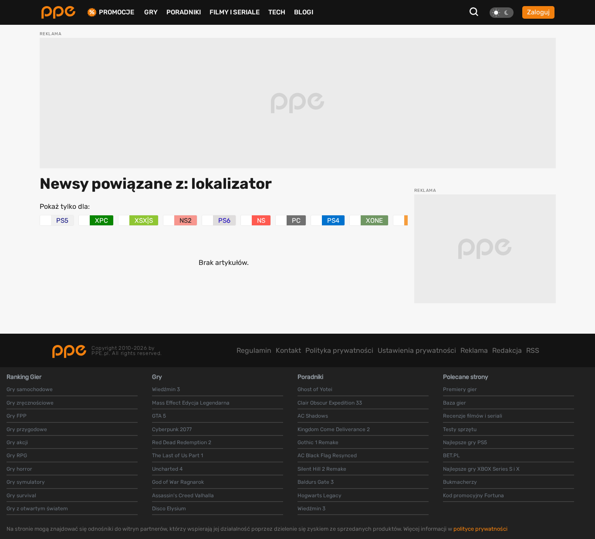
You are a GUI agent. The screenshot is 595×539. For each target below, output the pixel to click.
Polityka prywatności (339, 350)
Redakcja (507, 350)
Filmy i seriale (235, 12)
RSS (532, 350)
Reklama (474, 350)
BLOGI (303, 12)
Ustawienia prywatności (417, 350)
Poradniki (183, 12)
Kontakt (288, 350)
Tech (276, 12)
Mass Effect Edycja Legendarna (191, 403)
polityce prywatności (480, 529)
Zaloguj (538, 12)
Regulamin (254, 350)
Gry (151, 12)
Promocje (116, 12)
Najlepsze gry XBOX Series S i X (481, 469)
